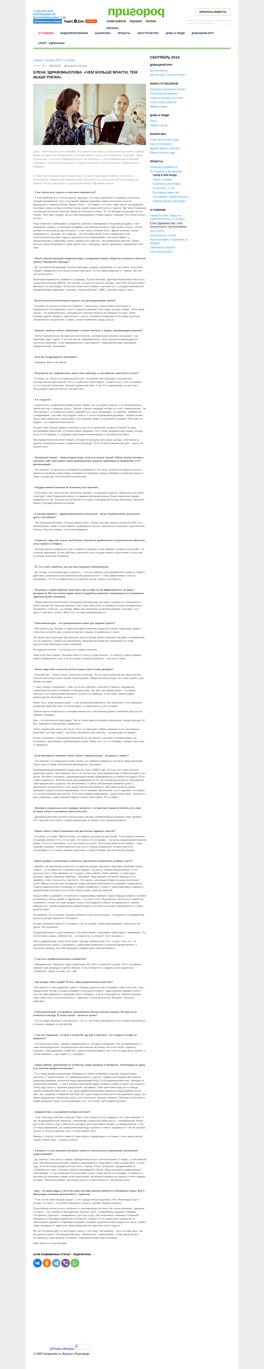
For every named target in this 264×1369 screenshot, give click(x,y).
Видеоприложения (74, 33)
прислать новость (212, 11)
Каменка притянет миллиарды (169, 201)
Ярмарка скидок (158, 106)
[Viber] (65, 1263)
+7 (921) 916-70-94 (43, 11)
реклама (151, 21)
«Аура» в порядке (162, 179)
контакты (112, 28)
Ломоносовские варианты (164, 93)
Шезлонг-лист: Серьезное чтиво (167, 74)
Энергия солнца (158, 125)
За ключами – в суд (163, 188)
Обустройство (148, 33)
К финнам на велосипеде (166, 183)
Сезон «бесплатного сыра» (164, 139)
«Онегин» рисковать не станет (166, 97)
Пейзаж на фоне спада (162, 152)
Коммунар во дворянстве (163, 167)
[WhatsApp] (75, 1263)
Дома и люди (175, 33)
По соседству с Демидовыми (166, 171)
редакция (136, 21)
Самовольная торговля (162, 247)
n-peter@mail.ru (44, 14)
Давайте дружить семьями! (165, 148)
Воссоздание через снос (166, 192)
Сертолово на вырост (161, 251)
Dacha (153, 120)
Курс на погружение (161, 143)
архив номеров (116, 21)
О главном (46, 33)
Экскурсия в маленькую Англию (167, 89)
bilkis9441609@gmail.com (49, 17)
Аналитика (103, 33)
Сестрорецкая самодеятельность (171, 196)
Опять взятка (157, 230)
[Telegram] (56, 1263)
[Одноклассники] (47, 1263)
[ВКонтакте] (37, 1263)
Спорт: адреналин (51, 43)
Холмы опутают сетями (163, 235)
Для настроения (158, 70)
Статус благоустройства (163, 102)
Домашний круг (203, 33)
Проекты (124, 33)
